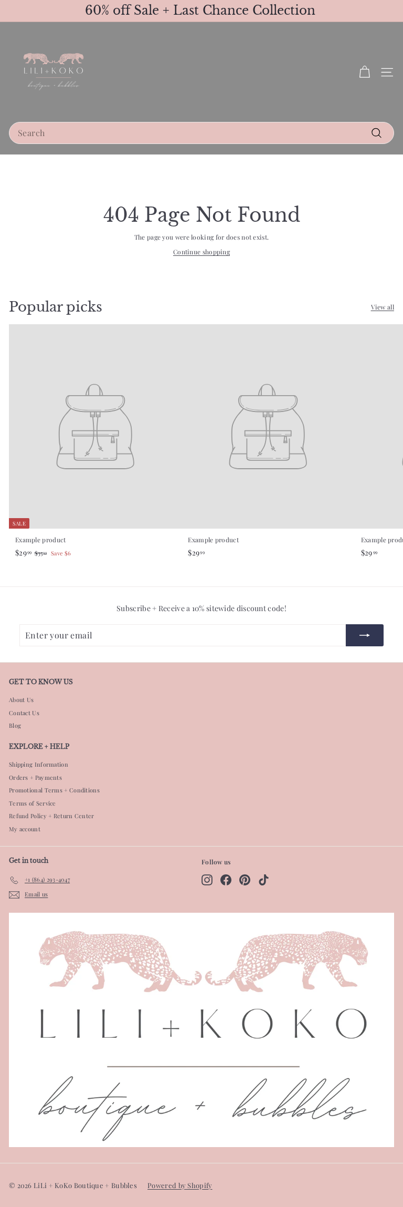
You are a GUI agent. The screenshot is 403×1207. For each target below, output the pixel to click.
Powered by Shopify (179, 1185)
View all (382, 307)
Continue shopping (201, 251)
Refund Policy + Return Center (51, 816)
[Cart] (364, 72)
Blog (15, 725)
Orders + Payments (35, 777)
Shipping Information (38, 764)
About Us (21, 700)
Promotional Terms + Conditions (54, 790)
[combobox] (201, 133)
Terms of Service (32, 803)
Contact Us (24, 713)
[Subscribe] (365, 635)
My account (24, 829)
